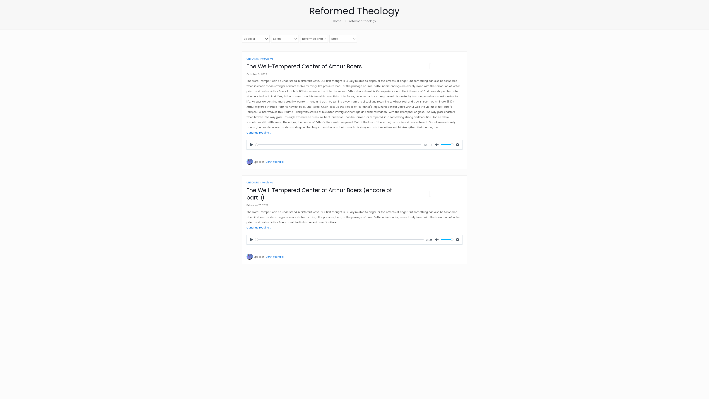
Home (337, 21)
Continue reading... (258, 132)
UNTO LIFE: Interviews (259, 59)
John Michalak (275, 162)
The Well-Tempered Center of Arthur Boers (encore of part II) (319, 194)
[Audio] (430, 66)
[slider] (338, 144)
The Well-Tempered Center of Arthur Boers (304, 66)
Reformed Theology (362, 21)
